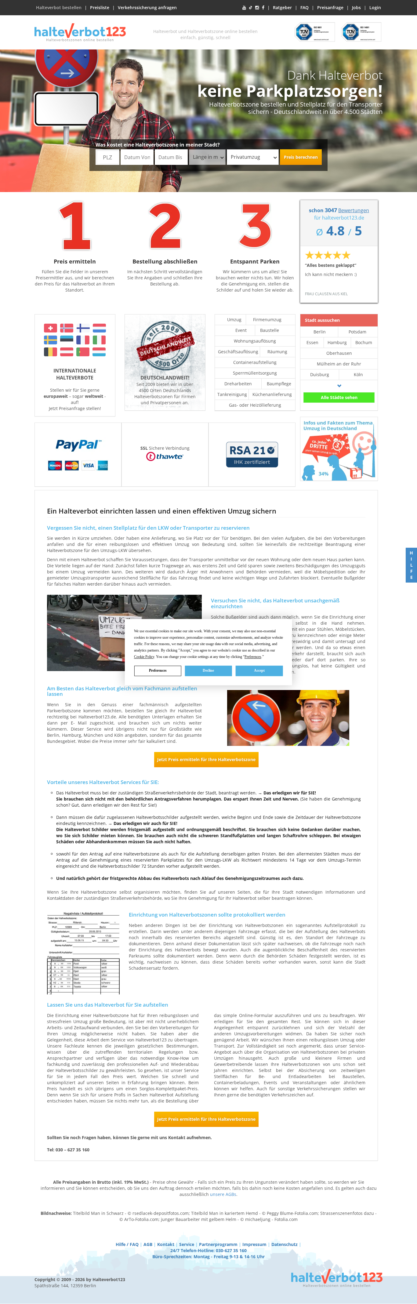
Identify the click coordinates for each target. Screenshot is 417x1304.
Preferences (158, 670)
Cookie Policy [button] (144, 657)
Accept (259, 670)
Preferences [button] (253, 657)
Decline (208, 670)
